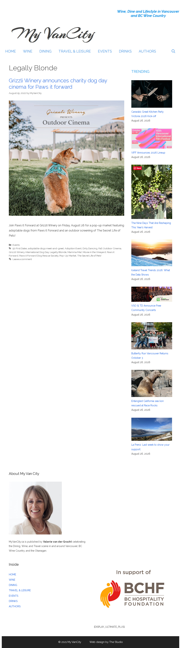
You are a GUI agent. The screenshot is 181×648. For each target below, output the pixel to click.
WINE (27, 51)
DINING (45, 51)
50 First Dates (20, 248)
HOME (10, 51)
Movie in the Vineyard (94, 252)
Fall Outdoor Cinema (109, 248)
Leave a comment (22, 259)
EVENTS (105, 51)
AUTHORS (147, 51)
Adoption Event (73, 248)
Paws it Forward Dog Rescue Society (38, 255)
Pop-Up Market (67, 255)
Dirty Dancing (90, 248)
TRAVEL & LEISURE (75, 51)
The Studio (116, 642)
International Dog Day (37, 252)
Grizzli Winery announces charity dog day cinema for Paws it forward (58, 83)
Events (16, 244)
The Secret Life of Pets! (89, 255)
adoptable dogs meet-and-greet (46, 248)
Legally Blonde (58, 252)
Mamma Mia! (75, 252)
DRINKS (125, 51)
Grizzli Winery (16, 252)
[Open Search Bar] (173, 51)
